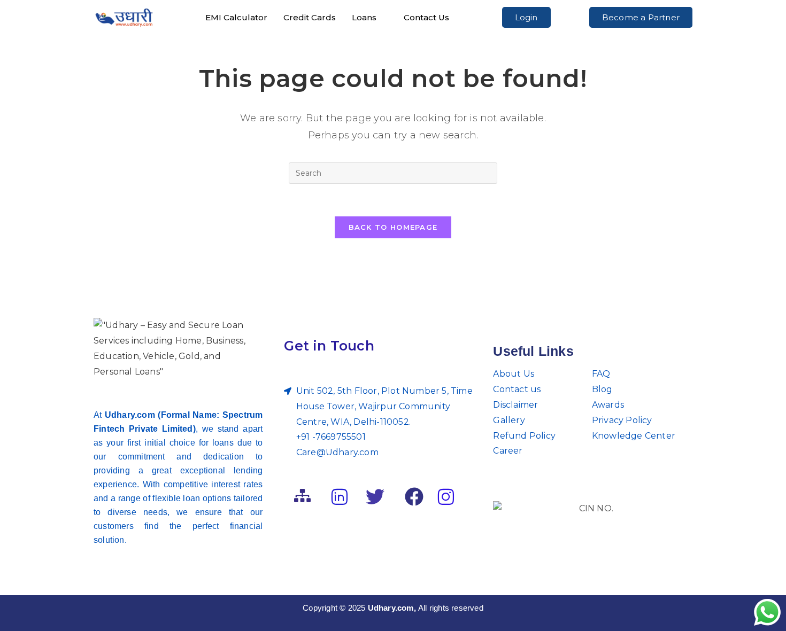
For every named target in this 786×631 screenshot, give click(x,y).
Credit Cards (309, 17)
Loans (364, 17)
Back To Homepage (393, 227)
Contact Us (426, 17)
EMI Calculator (236, 17)
